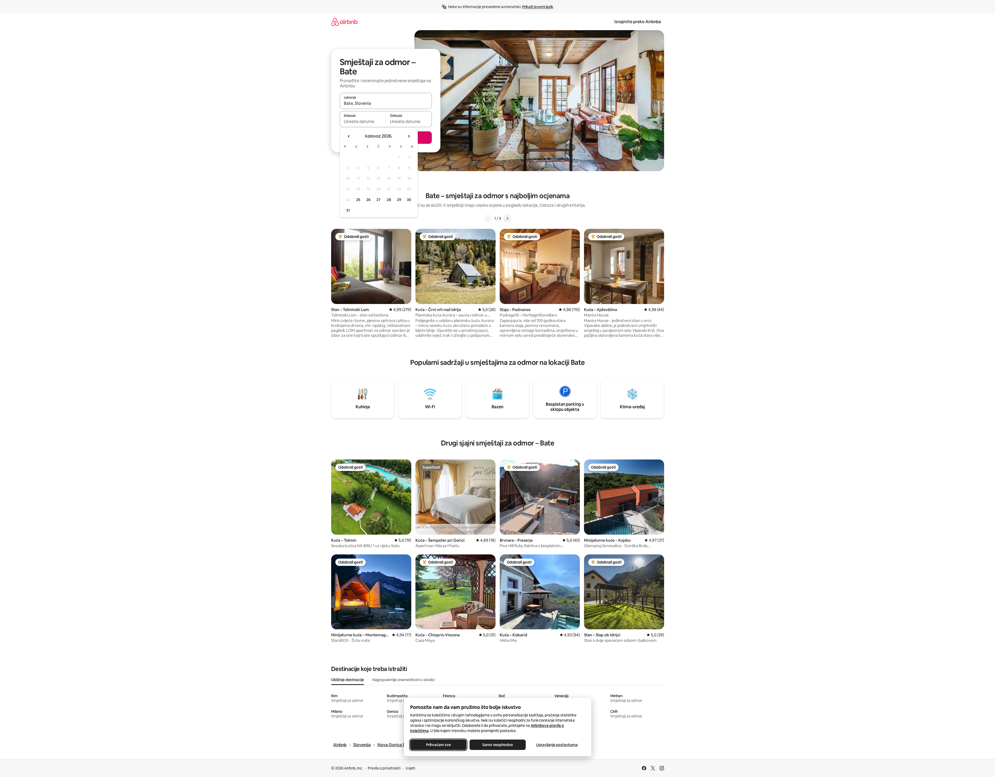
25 (358, 199)
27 (378, 199)
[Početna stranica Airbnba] (344, 22)
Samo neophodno (497, 744)
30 (409, 199)
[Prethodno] (488, 218)
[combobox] (386, 103)
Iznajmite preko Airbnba (637, 21)
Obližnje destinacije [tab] (347, 679)
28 (389, 199)
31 (348, 210)
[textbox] (363, 121)
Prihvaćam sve (438, 744)
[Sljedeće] (507, 218)
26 (368, 199)
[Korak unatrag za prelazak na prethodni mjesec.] (348, 136)
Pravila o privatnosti (384, 768)
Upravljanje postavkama (557, 744)
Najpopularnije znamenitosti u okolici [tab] (403, 679)
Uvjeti (410, 768)
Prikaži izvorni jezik (537, 6)
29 (399, 199)
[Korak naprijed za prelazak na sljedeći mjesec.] (408, 136)
